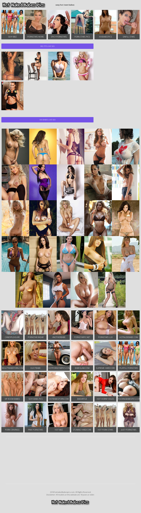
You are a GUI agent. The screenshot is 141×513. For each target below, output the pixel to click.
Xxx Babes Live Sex (47, 119)
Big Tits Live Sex (47, 46)
